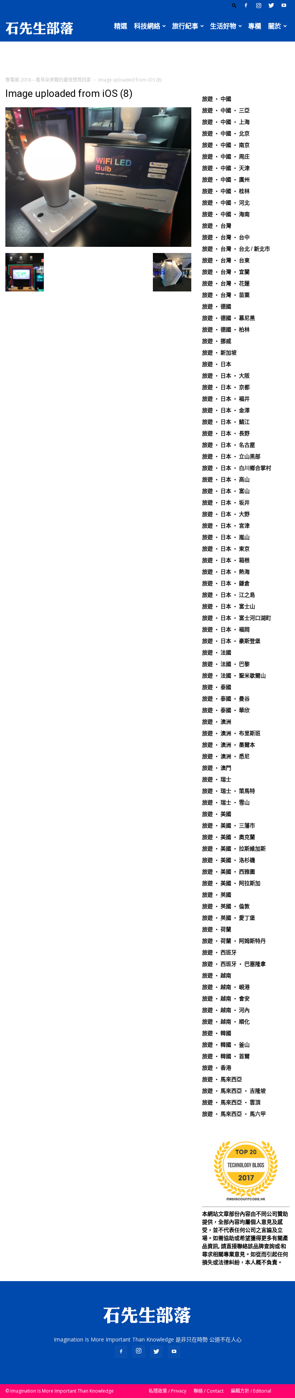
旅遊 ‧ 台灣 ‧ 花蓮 (226, 283)
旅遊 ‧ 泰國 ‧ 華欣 (226, 710)
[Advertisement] (147, 58)
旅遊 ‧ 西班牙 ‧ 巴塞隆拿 (234, 964)
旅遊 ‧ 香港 (216, 1068)
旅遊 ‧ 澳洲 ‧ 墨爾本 (228, 745)
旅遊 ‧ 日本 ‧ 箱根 (226, 560)
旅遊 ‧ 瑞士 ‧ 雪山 (226, 802)
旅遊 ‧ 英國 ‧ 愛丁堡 (228, 918)
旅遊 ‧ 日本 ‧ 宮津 (226, 526)
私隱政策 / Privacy (167, 1391)
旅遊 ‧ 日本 (216, 364)
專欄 (254, 26)
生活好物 (223, 26)
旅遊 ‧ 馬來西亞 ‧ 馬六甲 (234, 1114)
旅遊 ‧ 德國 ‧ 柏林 (226, 329)
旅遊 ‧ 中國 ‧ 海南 (226, 214)
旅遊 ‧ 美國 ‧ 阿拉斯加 (231, 883)
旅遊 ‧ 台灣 (216, 226)
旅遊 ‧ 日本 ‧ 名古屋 (228, 445)
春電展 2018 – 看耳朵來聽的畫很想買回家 (48, 80)
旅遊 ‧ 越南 (216, 975)
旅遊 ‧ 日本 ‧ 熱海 (226, 572)
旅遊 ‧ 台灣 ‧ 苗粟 (226, 295)
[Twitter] (271, 5)
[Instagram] (258, 5)
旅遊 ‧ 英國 (216, 895)
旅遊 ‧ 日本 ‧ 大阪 (226, 376)
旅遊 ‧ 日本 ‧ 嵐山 (226, 537)
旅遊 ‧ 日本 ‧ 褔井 (226, 399)
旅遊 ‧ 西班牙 (219, 952)
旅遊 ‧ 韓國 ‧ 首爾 (226, 1056)
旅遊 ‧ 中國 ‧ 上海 (226, 122)
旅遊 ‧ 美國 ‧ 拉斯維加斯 (234, 848)
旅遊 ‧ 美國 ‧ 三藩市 (228, 825)
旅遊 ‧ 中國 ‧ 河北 (226, 203)
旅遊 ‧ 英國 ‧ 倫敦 (226, 906)
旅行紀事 (185, 26)
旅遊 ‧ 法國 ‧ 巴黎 (226, 664)
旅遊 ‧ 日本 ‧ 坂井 (226, 502)
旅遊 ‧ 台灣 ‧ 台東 (226, 260)
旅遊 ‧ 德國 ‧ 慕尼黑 (228, 318)
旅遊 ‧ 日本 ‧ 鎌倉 (226, 583)
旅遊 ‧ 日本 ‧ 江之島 (228, 595)
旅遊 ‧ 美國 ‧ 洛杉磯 (228, 860)
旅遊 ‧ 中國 (216, 99)
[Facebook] (246, 5)
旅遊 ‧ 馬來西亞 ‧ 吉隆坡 (234, 1091)
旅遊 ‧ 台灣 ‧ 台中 (226, 237)
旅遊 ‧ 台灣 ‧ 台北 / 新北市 (236, 249)
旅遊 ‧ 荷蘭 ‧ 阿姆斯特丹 (234, 941)
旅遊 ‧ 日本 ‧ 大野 (226, 514)
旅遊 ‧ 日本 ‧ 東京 (226, 549)
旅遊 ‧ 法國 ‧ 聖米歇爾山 (234, 675)
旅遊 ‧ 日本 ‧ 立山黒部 (231, 456)
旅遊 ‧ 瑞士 (216, 779)
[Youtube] (284, 5)
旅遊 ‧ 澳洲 (216, 722)
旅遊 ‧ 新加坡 (219, 353)
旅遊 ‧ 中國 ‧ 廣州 (226, 179)
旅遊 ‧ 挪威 (216, 341)
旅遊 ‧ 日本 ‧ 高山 (226, 479)
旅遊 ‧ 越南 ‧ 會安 (226, 998)
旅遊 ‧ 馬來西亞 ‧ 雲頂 (231, 1102)
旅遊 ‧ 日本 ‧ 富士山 (228, 606)
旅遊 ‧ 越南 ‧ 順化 (226, 1022)
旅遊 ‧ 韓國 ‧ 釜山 (226, 1045)
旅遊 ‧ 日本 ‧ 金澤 (226, 410)
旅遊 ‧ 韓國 (216, 1033)
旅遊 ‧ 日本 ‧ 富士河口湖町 (236, 618)
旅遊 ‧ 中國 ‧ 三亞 (226, 110)
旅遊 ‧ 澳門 (216, 768)
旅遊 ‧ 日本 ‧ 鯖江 (226, 422)
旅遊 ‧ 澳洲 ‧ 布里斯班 (231, 733)
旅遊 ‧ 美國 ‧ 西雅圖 (228, 872)
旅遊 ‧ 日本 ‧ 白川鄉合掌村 (236, 468)
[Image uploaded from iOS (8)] (98, 245)
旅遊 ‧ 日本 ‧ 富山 (226, 491)
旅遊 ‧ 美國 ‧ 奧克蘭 (228, 837)
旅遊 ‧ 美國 (216, 814)
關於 (274, 26)
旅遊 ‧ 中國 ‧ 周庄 (226, 156)
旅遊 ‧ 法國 (216, 652)
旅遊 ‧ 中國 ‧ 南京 (226, 145)
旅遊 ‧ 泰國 (216, 687)
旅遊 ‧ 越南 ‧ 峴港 (226, 987)
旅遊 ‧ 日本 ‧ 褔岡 (226, 629)
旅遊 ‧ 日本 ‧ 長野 (226, 433)
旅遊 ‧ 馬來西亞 (222, 1079)
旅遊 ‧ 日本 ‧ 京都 (226, 387)
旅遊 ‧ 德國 (216, 306)
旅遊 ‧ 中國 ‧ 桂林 (226, 191)
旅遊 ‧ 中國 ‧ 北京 (226, 133)
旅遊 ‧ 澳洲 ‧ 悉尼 (226, 756)
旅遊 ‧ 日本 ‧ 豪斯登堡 (231, 641)
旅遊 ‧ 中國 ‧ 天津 (226, 168)
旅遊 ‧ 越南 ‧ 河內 (226, 1010)
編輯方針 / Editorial (251, 1391)
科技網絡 (147, 26)
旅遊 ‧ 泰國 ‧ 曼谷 (226, 699)
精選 (120, 26)
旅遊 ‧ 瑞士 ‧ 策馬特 (228, 791)
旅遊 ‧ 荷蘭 (216, 929)
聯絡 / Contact (209, 1391)
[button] (234, 5)
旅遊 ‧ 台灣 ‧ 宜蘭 (226, 272)
